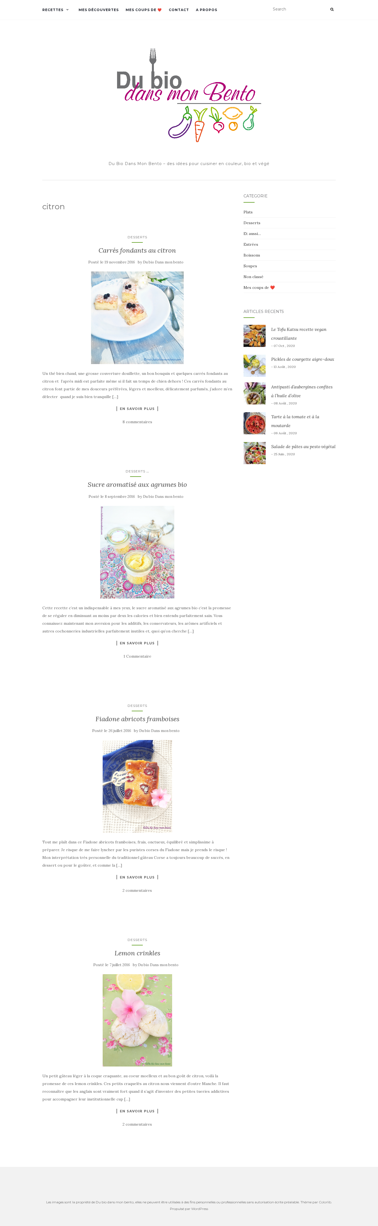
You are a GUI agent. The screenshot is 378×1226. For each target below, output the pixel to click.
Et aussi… (252, 233)
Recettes (52, 10)
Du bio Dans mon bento (163, 262)
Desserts (137, 237)
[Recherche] (332, 9)
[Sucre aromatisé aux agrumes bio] (137, 552)
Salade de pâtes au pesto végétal (303, 446)
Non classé (253, 276)
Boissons (252, 255)
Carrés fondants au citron (137, 250)
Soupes (250, 265)
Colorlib (325, 1202)
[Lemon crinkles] (137, 1020)
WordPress (199, 1209)
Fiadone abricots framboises (137, 719)
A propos (206, 10)
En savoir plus (137, 408)
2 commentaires (137, 890)
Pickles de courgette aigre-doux (302, 359)
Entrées (251, 244)
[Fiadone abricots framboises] (137, 786)
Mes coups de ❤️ (144, 10)
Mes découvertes (99, 10)
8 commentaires (137, 421)
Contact (179, 10)
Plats (248, 212)
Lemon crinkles (137, 953)
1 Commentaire (137, 656)
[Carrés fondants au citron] (137, 317)
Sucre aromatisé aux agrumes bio (137, 484)
